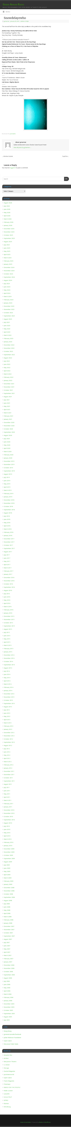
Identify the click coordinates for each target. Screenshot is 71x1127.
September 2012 (9, 742)
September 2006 (9, 975)
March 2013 (7, 723)
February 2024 (8, 300)
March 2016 (7, 606)
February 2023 (8, 338)
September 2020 (9, 432)
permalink (13, 134)
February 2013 (8, 726)
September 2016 (9, 587)
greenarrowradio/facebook (12, 1034)
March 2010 (7, 839)
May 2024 (7, 290)
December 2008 (9, 887)
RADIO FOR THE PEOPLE (12, 1087)
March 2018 (7, 529)
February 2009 (8, 881)
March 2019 (7, 490)
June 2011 (7, 791)
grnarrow (6, 21)
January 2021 (8, 419)
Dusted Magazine (9, 1071)
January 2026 (8, 225)
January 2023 (8, 342)
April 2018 (7, 526)
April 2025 (7, 254)
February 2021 (8, 416)
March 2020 (7, 451)
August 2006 (8, 978)
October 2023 (8, 312)
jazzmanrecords (9, 1074)
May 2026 (7, 212)
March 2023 (7, 335)
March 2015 (7, 645)
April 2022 (7, 371)
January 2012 (8, 768)
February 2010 (8, 842)
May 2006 (7, 988)
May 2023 (7, 329)
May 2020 (7, 445)
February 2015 (8, 648)
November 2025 (9, 232)
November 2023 (9, 309)
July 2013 (7, 710)
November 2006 (9, 968)
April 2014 (7, 681)
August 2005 (8, 1017)
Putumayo (7, 1084)
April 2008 (7, 913)
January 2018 (8, 535)
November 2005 (9, 1007)
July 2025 (7, 245)
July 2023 (7, 322)
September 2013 (9, 703)
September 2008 (9, 897)
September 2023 (9, 316)
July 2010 (7, 826)
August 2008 (8, 900)
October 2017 (8, 545)
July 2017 (7, 555)
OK (65, 179)
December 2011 (9, 771)
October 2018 (8, 506)
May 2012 (7, 755)
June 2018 (7, 519)
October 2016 (8, 584)
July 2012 (7, 749)
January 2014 (8, 690)
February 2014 (8, 687)
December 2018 (9, 500)
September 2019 (9, 471)
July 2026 (7, 206)
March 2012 (7, 761)
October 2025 (8, 235)
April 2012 (7, 758)
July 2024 (7, 283)
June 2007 (7, 946)
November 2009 (9, 852)
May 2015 (7, 639)
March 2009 (7, 878)
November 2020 (9, 426)
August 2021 (8, 396)
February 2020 (8, 455)
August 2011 (8, 784)
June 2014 (7, 674)
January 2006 (8, 1000)
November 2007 (9, 929)
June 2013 (7, 713)
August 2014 (8, 668)
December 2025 (9, 229)
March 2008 (7, 917)
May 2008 (7, 910)
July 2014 (7, 671)
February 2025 (8, 261)
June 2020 (7, 442)
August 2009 (8, 862)
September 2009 (9, 858)
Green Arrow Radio (13, 4)
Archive (6, 1058)
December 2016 (9, 577)
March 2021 (7, 413)
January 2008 (8, 923)
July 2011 (7, 787)
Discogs (6, 1068)
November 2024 (9, 271)
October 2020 (8, 429)
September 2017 (9, 548)
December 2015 (9, 616)
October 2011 (8, 778)
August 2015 (8, 629)
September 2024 (9, 277)
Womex (6, 1103)
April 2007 (7, 952)
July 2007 (7, 942)
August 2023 (8, 319)
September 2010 (9, 820)
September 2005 (9, 1013)
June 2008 (7, 907)
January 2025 (8, 264)
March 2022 (7, 374)
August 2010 (8, 823)
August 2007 (8, 939)
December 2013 (9, 694)
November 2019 (9, 464)
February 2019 (8, 493)
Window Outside (8, 156)
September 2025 (9, 238)
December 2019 (9, 461)
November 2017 (9, 542)
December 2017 (9, 539)
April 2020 (7, 448)
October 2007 (8, 933)
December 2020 (9, 422)
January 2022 (8, 380)
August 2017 (8, 552)
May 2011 (7, 794)
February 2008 (8, 920)
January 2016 (8, 613)
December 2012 (9, 732)
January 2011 (8, 807)
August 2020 (8, 435)
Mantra (41, 1122)
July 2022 (7, 361)
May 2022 (7, 367)
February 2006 (8, 997)
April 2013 (7, 719)
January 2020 (8, 458)
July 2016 (7, 594)
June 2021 (7, 403)
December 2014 (9, 655)
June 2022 (7, 364)
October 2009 (8, 855)
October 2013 (8, 700)
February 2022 (8, 377)
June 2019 (7, 480)
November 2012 (9, 736)
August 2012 (8, 745)
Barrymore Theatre (10, 1061)
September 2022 (9, 354)
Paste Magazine (9, 1081)
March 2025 (7, 258)
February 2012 (8, 765)
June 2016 (7, 597)
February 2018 (8, 532)
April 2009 (7, 875)
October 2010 (8, 816)
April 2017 (7, 564)
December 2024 (9, 267)
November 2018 (9, 503)
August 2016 (8, 590)
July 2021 (7, 400)
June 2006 (7, 984)
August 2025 (8, 241)
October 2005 (8, 1010)
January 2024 (8, 303)
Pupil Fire (65, 156)
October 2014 (8, 661)
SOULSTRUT (8, 1097)
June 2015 (7, 635)
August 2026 (8, 203)
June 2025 (7, 248)
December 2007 (9, 926)
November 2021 (9, 387)
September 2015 (9, 626)
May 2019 (7, 484)
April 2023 (7, 332)
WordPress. (47, 1122)
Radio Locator (8, 1090)
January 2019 (8, 497)
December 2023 (9, 306)
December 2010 (9, 810)
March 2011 (7, 800)
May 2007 (7, 949)
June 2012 (7, 752)
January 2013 (8, 729)
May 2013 (7, 716)
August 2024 (8, 280)
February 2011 (8, 803)
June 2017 (7, 558)
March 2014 (7, 684)
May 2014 (7, 677)
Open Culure (8, 1041)
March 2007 (7, 955)
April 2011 (7, 797)
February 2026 (8, 222)
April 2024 (7, 293)
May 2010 (7, 833)
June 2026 (7, 209)
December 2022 (9, 345)
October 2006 (8, 971)
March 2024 (7, 296)
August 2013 (8, 707)
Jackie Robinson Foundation (12, 1037)
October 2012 (8, 739)
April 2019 (7, 487)
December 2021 (9, 384)
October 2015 (8, 623)
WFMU (6, 1100)
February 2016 (8, 610)
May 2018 (7, 522)
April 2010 (7, 836)
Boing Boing (7, 1031)
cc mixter (7, 1065)
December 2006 (9, 965)
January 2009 (8, 884)
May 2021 (7, 406)
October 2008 (8, 894)
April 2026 (7, 216)
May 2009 (7, 871)
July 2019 (7, 477)
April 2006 (7, 991)
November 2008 (9, 891)
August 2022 (8, 358)
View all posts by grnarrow (22, 147)
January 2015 (8, 652)
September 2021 (9, 393)
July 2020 (7, 438)
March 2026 (7, 219)
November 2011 (9, 774)
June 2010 (7, 829)
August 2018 (8, 513)
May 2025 (7, 251)
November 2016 (9, 581)
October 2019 (8, 468)
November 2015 (9, 619)
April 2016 (7, 603)
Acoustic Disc (8, 1055)
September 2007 (9, 936)
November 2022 (9, 348)
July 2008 (7, 904)
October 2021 (8, 390)
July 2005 (7, 1020)
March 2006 (7, 994)
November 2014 (9, 658)
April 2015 (7, 642)
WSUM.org (7, 1107)
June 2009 (7, 868)
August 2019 (8, 474)
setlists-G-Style (24, 21)
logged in (13, 168)
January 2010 (8, 845)
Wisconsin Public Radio (11, 1044)
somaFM (6, 1094)
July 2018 (7, 516)
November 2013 (9, 697)
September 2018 (9, 510)
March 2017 (7, 568)
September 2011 (9, 781)
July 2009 (7, 865)
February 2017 (8, 571)
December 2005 (9, 1004)
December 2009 (9, 849)
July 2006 (7, 981)
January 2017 (8, 574)
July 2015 (7, 632)
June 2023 (7, 325)
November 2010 (9, 813)
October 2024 (8, 274)
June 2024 (7, 287)
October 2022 (8, 351)
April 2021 (7, 409)
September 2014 (9, 665)
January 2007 (8, 962)
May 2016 (7, 600)
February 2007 (8, 959)
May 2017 (7, 561)
